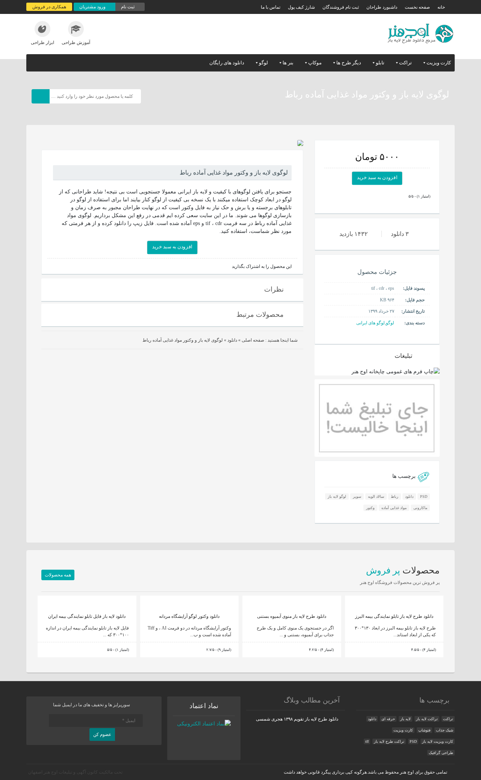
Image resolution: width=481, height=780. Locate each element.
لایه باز (405, 719)
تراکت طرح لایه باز (389, 741)
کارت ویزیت (439, 62)
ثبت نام (128, 6)
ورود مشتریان (93, 6)
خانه (441, 7)
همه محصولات (58, 575)
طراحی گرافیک (441, 753)
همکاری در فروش (49, 6)
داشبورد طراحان (381, 7)
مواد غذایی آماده (394, 508)
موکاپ (315, 62)
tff (367, 741)
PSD (423, 496)
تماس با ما (270, 7)
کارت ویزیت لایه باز (437, 741)
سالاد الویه (376, 496)
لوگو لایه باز (337, 496)
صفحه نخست (417, 7)
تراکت (405, 62)
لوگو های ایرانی (370, 322)
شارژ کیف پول (301, 7)
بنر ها (288, 62)
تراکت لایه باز (427, 719)
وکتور (370, 508)
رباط (394, 496)
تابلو (380, 62)
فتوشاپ (424, 730)
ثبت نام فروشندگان (340, 7)
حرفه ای (388, 719)
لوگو (263, 62)
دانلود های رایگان (226, 62)
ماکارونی (420, 508)
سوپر (357, 496)
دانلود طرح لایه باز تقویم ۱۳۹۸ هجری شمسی (297, 719)
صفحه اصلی (253, 340)
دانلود (409, 496)
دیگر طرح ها (348, 62)
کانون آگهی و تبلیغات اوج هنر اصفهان (63, 772)
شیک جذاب (444, 730)
